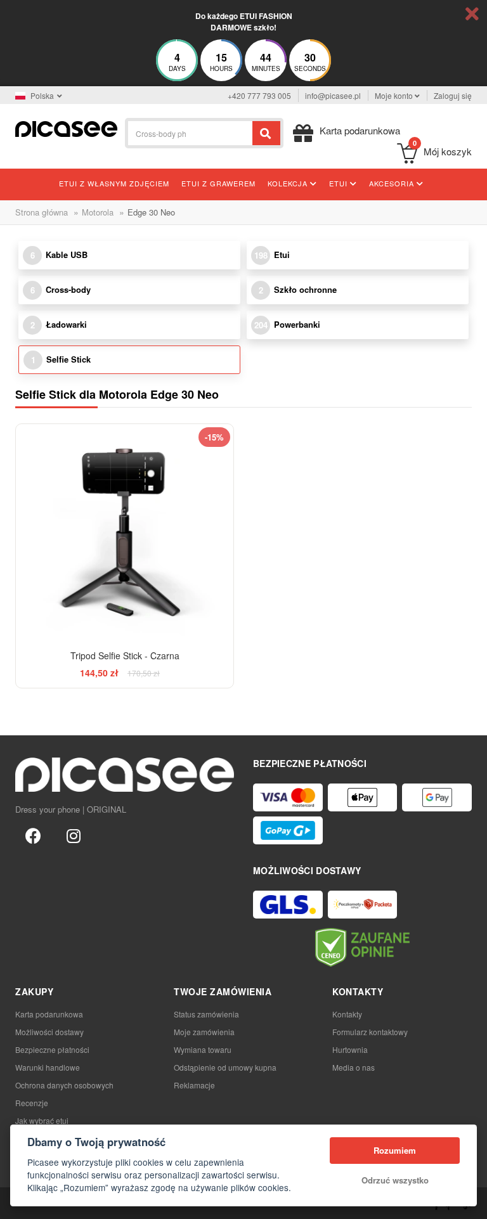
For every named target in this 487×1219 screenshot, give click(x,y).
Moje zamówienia (204, 1031)
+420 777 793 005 (259, 95)
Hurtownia (350, 1049)
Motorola (98, 212)
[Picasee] (66, 127)
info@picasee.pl (333, 95)
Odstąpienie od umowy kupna (225, 1067)
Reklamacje (194, 1085)
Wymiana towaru (202, 1049)
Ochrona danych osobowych (64, 1085)
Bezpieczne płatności (52, 1049)
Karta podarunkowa (49, 1014)
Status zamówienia (206, 1014)
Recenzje (31, 1102)
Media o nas (353, 1067)
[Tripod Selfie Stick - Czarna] (124, 533)
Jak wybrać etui (41, 1120)
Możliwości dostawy (49, 1031)
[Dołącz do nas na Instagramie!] (73, 835)
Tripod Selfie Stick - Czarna (124, 655)
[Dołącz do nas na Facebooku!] (33, 835)
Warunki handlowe (47, 1067)
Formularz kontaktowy (370, 1031)
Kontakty (347, 1014)
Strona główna (41, 212)
